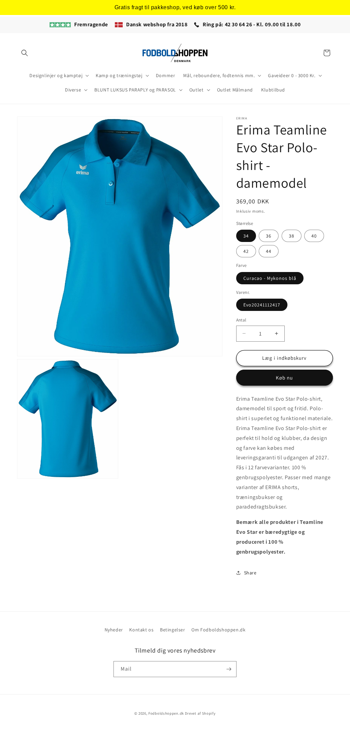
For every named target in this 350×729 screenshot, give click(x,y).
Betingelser (172, 630)
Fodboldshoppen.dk (166, 713)
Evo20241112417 (261, 305)
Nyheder (114, 630)
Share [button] (250, 573)
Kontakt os (141, 630)
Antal (241, 320)
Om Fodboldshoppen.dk (218, 630)
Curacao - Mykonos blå (269, 278)
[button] (24, 52)
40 (314, 236)
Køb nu (284, 377)
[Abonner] (228, 669)
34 (246, 236)
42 (246, 251)
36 (268, 236)
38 (291, 236)
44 (268, 251)
